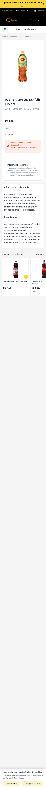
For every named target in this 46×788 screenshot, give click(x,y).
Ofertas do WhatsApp (26, 29)
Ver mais (40, 254)
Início (4, 37)
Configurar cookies (32, 783)
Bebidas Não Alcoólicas (16, 37)
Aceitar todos (11, 783)
